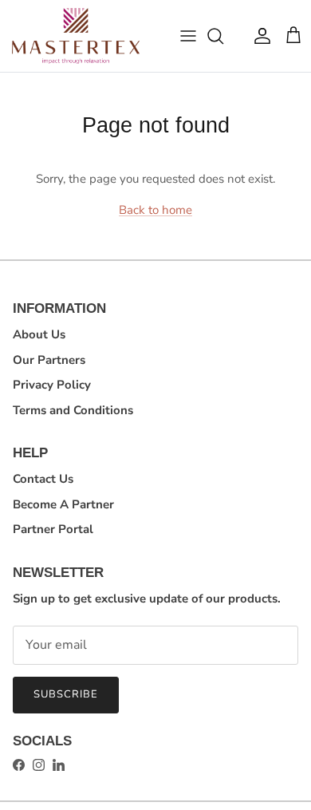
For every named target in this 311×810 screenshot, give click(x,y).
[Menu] (188, 35)
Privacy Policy (52, 385)
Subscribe (65, 694)
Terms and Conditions (73, 410)
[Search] (223, 35)
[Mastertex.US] (76, 36)
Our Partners (49, 360)
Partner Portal (53, 529)
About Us (39, 334)
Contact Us (43, 479)
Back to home (155, 210)
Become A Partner (63, 504)
